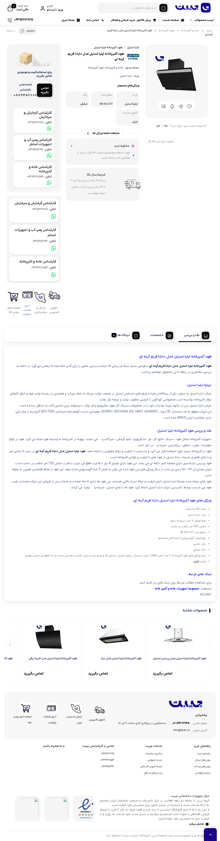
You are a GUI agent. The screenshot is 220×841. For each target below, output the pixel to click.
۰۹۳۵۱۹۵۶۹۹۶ (107, 766)
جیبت (209, 30)
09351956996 (40, 150)
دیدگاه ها (124, 335)
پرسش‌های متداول (153, 773)
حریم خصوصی (155, 760)
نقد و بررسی (192, 335)
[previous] (210, 644)
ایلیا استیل (126, 76)
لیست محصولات (204, 20)
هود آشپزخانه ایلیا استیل (108, 47)
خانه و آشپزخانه (190, 30)
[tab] (195, 334)
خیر (158, 125)
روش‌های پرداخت (202, 766)
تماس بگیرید (44, 90)
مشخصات (156, 335)
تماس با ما (92, 20)
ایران (196, 561)
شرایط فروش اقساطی (151, 766)
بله (166, 125)
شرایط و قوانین (203, 773)
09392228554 (39, 177)
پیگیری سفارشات (153, 753)
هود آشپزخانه (166, 30)
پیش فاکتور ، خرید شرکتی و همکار (131, 20)
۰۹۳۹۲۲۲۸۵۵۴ (107, 760)
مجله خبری (68, 20)
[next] (10, 644)
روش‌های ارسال (203, 760)
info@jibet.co (181, 730)
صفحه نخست (170, 20)
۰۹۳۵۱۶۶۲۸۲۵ (107, 753)
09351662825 (40, 122)
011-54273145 (180, 723)
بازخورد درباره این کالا (163, 141)
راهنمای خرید (204, 753)
